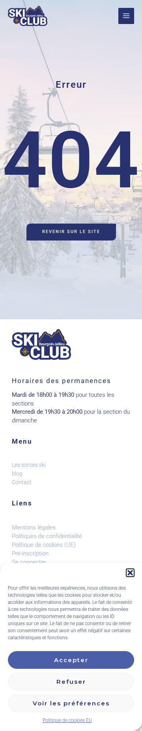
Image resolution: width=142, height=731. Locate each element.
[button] (130, 573)
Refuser (71, 681)
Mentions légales (34, 527)
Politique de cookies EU (67, 720)
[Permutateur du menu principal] (126, 16)
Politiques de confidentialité (47, 536)
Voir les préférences (71, 703)
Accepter (71, 660)
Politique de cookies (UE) (44, 544)
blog (17, 473)
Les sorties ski (29, 465)
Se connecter (29, 562)
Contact (22, 482)
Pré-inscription (30, 553)
